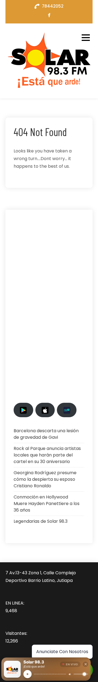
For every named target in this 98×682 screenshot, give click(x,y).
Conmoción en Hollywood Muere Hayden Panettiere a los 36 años (46, 503)
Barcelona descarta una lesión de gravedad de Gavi (46, 434)
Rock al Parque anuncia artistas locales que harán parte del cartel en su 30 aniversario (47, 455)
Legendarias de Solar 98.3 (41, 521)
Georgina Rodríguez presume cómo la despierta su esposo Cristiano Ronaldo (45, 479)
